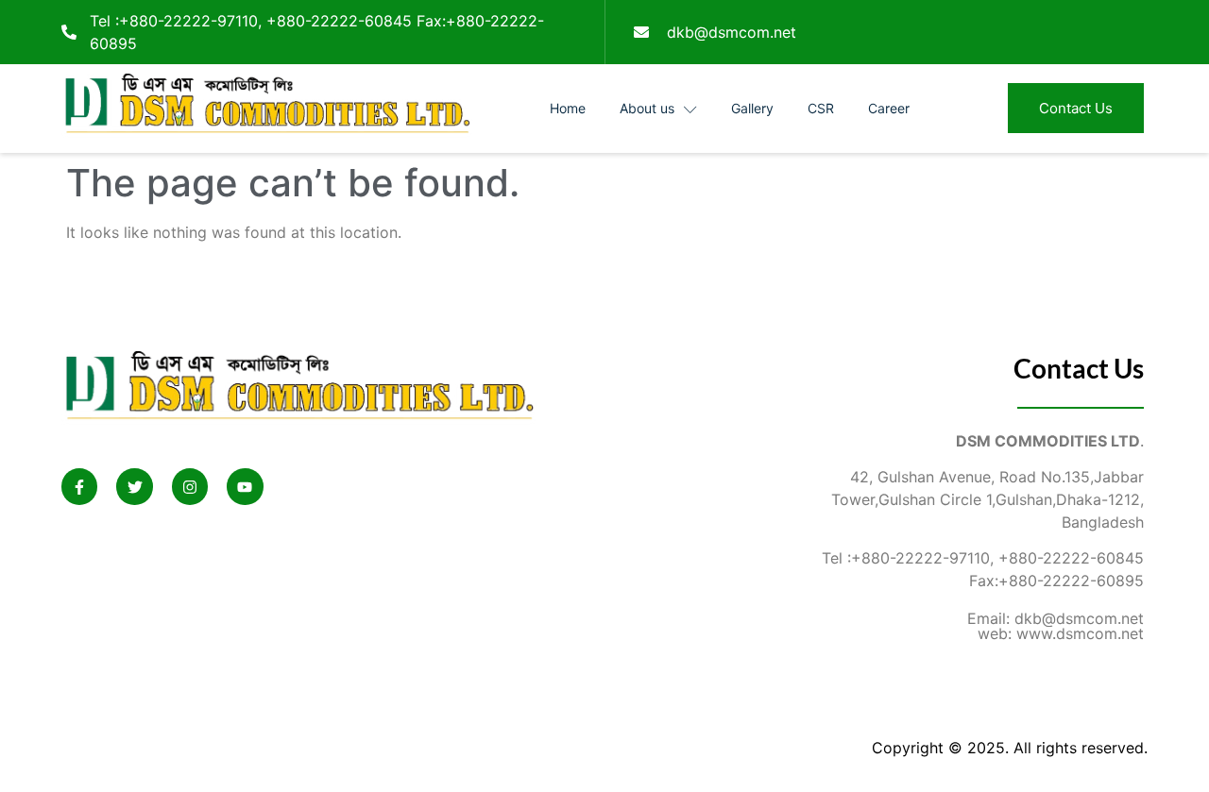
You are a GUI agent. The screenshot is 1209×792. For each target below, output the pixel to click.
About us (647, 108)
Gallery (752, 108)
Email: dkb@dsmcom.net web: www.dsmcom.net (1055, 626)
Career (889, 108)
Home (568, 108)
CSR (821, 108)
